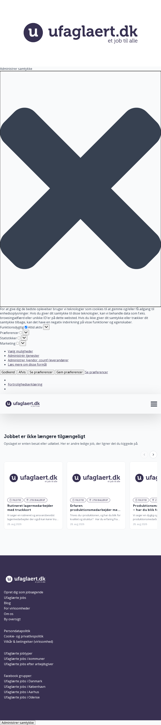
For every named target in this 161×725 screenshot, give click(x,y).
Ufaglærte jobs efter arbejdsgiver (28, 664)
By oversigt (12, 619)
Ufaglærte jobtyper (18, 653)
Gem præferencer (70, 372)
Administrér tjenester (23, 355)
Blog (7, 603)
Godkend (8, 372)
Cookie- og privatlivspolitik (23, 636)
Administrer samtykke (18, 722)
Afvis (22, 372)
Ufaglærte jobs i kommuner (24, 659)
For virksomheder (17, 608)
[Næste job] (153, 454)
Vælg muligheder (20, 351)
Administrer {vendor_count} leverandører (38, 360)
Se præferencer (41, 372)
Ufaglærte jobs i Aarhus (21, 692)
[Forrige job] (144, 454)
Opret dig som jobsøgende (23, 592)
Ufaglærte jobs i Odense (22, 697)
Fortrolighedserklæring (25, 384)
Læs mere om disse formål (27, 364)
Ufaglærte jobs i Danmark (23, 681)
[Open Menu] (154, 404)
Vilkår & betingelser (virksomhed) (28, 641)
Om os (8, 614)
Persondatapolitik (17, 631)
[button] (80, 189)
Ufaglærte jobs (15, 598)
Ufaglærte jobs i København (24, 686)
